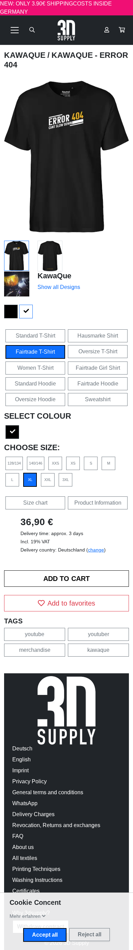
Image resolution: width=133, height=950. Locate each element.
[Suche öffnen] (32, 30)
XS (73, 463)
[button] (122, 30)
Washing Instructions (37, 880)
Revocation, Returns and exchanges (56, 825)
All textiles (24, 858)
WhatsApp (25, 803)
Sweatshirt (97, 399)
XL (30, 480)
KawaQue (25, 55)
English (21, 759)
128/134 (14, 463)
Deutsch (22, 748)
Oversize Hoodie (35, 399)
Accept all (45, 935)
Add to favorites (71, 603)
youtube (34, 634)
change (96, 550)
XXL (47, 480)
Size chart (35, 503)
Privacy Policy (29, 781)
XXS (55, 463)
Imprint (20, 770)
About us (23, 847)
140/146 (35, 463)
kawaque (98, 650)
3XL (65, 480)
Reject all (89, 934)
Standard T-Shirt (35, 336)
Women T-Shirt (35, 368)
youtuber (98, 634)
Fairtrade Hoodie (97, 384)
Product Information (97, 503)
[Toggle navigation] (14, 30)
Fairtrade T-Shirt (35, 352)
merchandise (34, 650)
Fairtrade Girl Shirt (98, 368)
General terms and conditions (47, 792)
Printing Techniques (36, 869)
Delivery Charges (33, 814)
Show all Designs (59, 287)
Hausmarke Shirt (97, 336)
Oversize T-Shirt (97, 351)
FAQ (17, 836)
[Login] (106, 30)
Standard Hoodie (35, 384)
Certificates (26, 891)
